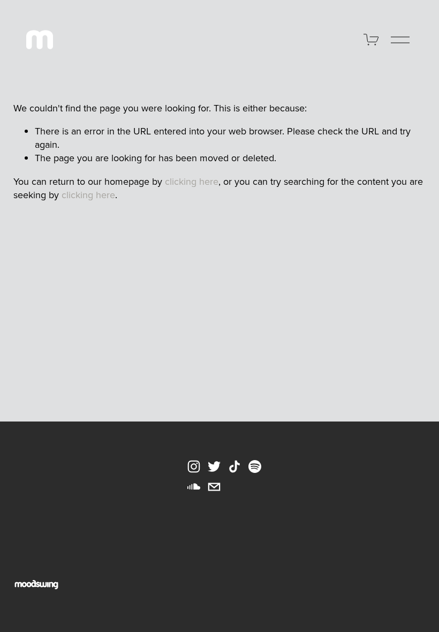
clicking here (191, 181)
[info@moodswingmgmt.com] (214, 486)
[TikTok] (234, 466)
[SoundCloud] (193, 486)
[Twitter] (214, 466)
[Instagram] (193, 466)
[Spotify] (254, 466)
